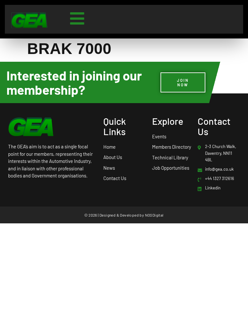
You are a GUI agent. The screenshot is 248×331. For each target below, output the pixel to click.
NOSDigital (154, 215)
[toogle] (77, 18)
